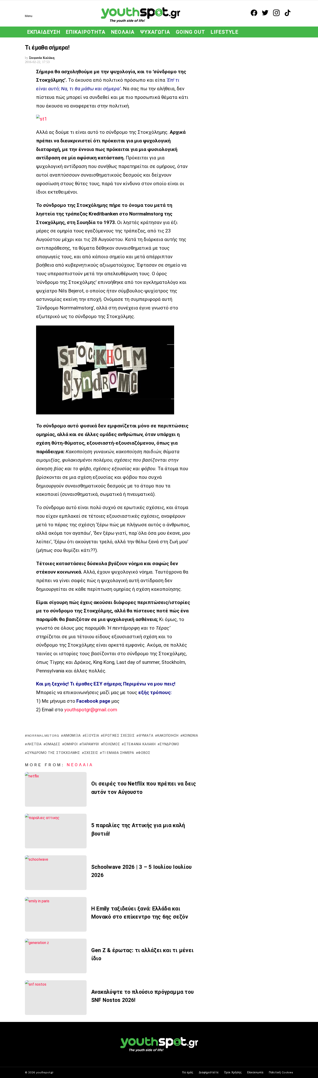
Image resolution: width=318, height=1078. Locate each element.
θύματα (146, 735)
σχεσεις (91, 753)
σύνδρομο (169, 744)
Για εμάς (187, 1072)
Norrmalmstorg (43, 735)
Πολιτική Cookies (281, 1072)
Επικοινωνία (255, 1072)
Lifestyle (224, 32)
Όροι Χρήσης (233, 1072)
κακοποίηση (168, 735)
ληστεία (34, 744)
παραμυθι (90, 744)
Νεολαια (123, 32)
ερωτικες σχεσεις (119, 735)
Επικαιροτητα (85, 32)
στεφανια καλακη (140, 744)
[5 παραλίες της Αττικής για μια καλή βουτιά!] (56, 831)
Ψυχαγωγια (155, 32)
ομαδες (53, 744)
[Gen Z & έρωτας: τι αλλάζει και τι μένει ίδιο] (56, 956)
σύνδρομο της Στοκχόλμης (53, 753)
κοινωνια (190, 735)
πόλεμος (111, 744)
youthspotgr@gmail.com (90, 709)
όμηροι (71, 744)
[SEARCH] (290, 32)
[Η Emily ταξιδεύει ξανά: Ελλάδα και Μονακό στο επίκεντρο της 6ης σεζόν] (56, 914)
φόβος (144, 753)
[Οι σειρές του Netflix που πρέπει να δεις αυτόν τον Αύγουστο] (56, 789)
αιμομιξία (72, 735)
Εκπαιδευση (43, 32)
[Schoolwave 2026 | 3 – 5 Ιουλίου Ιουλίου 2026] (56, 872)
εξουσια (92, 735)
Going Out (190, 32)
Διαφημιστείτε (209, 1072)
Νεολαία (80, 764)
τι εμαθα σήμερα (118, 753)
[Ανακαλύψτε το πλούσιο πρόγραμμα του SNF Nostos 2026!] (56, 997)
